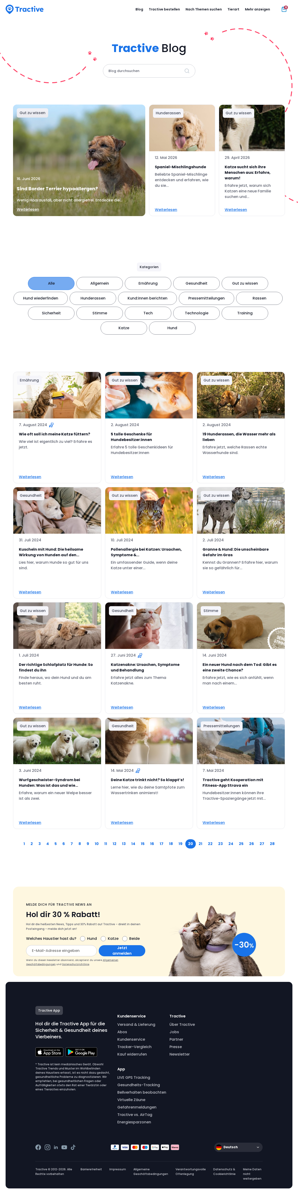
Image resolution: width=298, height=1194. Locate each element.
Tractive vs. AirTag (134, 1114)
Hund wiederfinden (40, 298)
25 (241, 843)
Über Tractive (182, 1024)
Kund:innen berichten (147, 298)
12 (114, 843)
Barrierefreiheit (91, 1169)
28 (272, 843)
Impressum (117, 1169)
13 (124, 843)
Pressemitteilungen (206, 298)
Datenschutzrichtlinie (75, 964)
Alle (51, 283)
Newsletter (179, 1054)
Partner (176, 1039)
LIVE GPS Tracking (133, 1077)
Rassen (259, 298)
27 (262, 843)
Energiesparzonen (134, 1122)
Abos (122, 1032)
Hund (172, 328)
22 (210, 843)
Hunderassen (93, 298)
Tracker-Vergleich (134, 1046)
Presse (175, 1046)
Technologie (196, 313)
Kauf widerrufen (132, 1054)
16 (152, 843)
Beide (134, 938)
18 (171, 843)
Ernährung (148, 283)
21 (200, 843)
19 (181, 843)
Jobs (174, 1032)
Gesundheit (196, 283)
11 (105, 843)
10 (97, 843)
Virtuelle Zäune (131, 1099)
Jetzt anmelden (122, 950)
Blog (139, 9)
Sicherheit (51, 313)
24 (230, 843)
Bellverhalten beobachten (141, 1092)
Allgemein (99, 283)
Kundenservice (131, 1039)
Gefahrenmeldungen (136, 1107)
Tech (148, 313)
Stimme (99, 313)
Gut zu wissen (245, 283)
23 (220, 843)
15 (143, 843)
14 (133, 843)
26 (251, 843)
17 (161, 843)
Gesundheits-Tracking (138, 1085)
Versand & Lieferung (136, 1024)
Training (245, 313)
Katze (124, 328)
